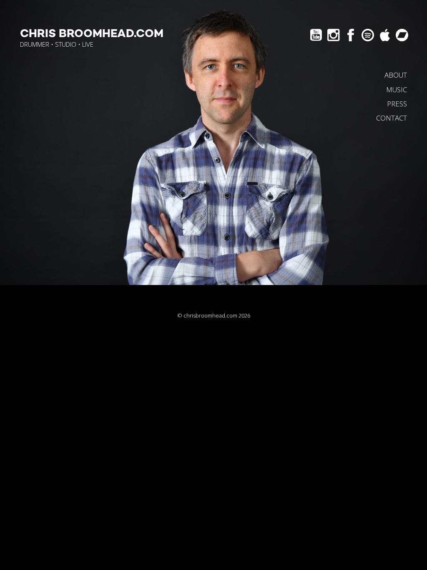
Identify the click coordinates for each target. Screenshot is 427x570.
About (395, 75)
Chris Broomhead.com (91, 34)
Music (396, 89)
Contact (391, 118)
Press (397, 103)
